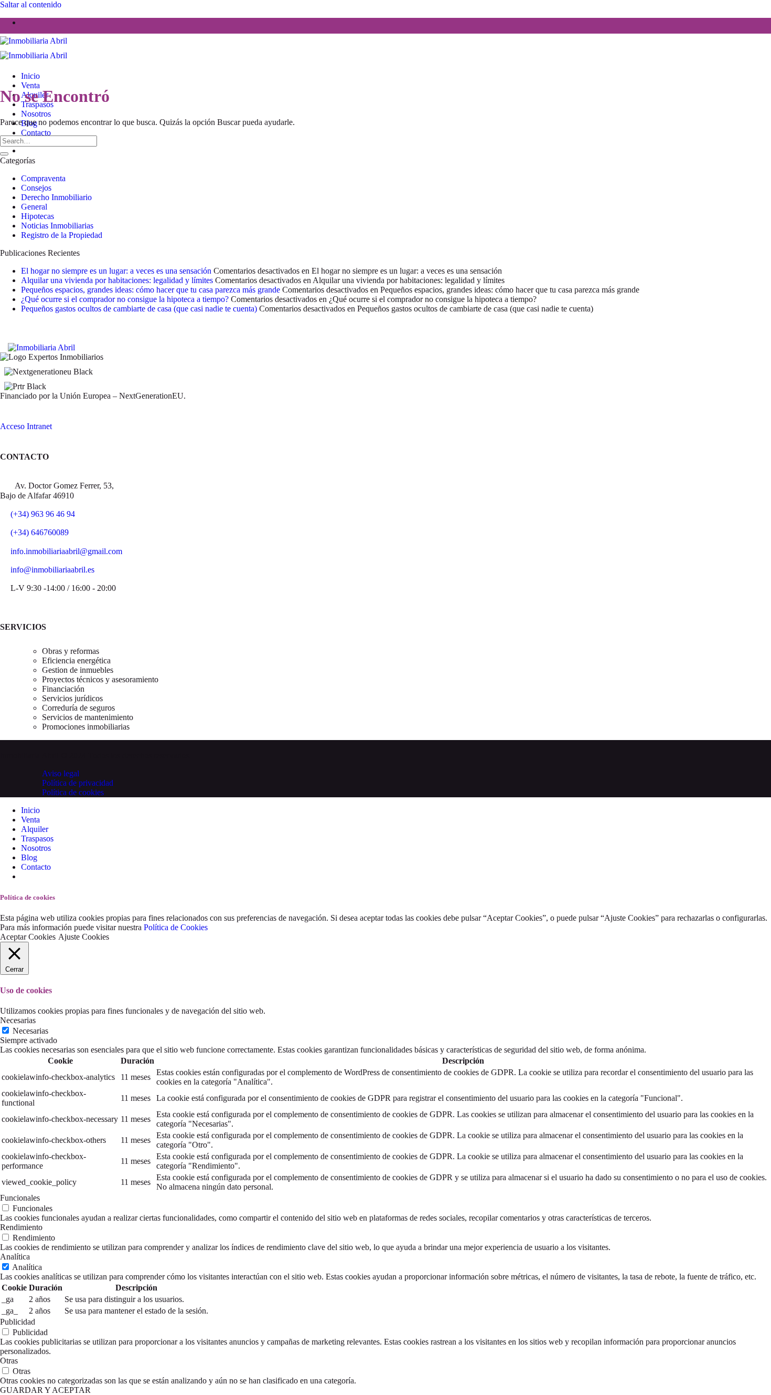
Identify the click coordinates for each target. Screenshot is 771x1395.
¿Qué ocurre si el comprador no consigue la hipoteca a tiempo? (125, 299)
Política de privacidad (77, 782)
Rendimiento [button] (21, 1227)
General (34, 206)
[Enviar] (4, 153)
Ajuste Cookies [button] (83, 936)
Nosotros (36, 113)
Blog (29, 857)
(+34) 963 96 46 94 (42, 513)
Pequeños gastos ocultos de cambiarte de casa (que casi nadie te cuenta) (139, 308)
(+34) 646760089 (39, 532)
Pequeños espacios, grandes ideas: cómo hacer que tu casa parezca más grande (150, 289)
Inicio (30, 75)
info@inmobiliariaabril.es (52, 569)
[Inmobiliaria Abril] (41, 347)
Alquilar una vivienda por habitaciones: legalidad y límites (117, 280)
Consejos (36, 187)
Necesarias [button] (18, 1020)
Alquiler (34, 829)
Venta (30, 85)
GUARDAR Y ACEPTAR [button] (45, 1390)
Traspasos (37, 838)
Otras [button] (9, 1360)
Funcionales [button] (20, 1197)
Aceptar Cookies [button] (28, 936)
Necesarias (30, 1030)
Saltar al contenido (30, 4)
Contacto (36, 132)
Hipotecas (37, 216)
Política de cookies (73, 792)
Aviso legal (60, 773)
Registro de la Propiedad (61, 235)
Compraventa (43, 178)
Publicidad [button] (17, 1321)
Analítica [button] (15, 1256)
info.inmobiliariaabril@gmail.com (66, 551)
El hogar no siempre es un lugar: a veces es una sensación (116, 270)
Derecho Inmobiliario (56, 197)
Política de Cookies (176, 927)
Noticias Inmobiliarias (57, 225)
